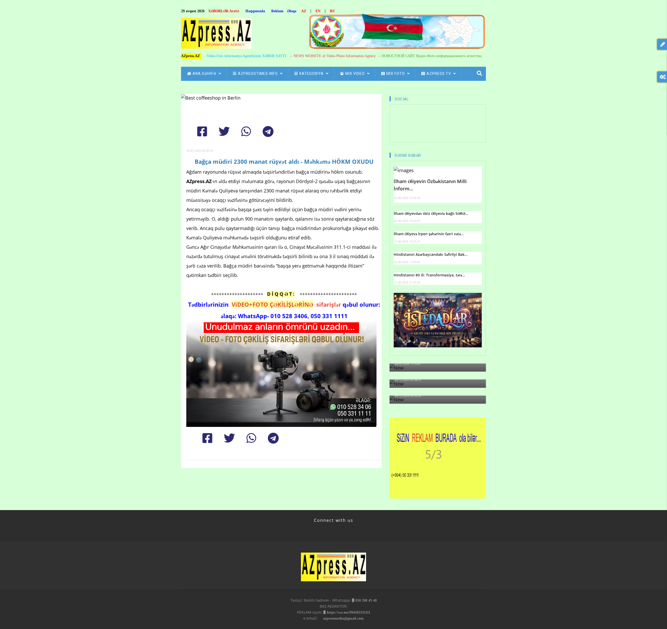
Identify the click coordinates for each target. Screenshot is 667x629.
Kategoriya (312, 73)
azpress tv (439, 73)
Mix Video (355, 73)
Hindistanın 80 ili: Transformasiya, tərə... (429, 275)
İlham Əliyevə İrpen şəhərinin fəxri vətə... (429, 233)
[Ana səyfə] (216, 34)
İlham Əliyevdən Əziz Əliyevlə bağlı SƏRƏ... (431, 213)
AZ (303, 11)
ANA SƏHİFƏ (205, 73)
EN (318, 11)
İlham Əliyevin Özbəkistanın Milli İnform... (430, 185)
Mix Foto (396, 73)
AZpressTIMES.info (258, 73)
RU (332, 11)
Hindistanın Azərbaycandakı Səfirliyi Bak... (431, 254)
